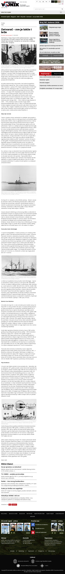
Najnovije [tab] (57, 74)
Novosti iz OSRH (13, 513)
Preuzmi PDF (57, 55)
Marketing (21, 551)
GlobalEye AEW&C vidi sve (10, 495)
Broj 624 (23, 16)
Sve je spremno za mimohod (11, 467)
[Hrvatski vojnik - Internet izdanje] (16, 4)
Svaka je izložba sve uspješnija (12, 488)
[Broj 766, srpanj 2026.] (5, 528)
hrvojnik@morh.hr (30, 540)
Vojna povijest (8, 35)
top (10, 504)
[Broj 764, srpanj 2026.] (20, 527)
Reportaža (29, 513)
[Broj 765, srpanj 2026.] (13, 527)
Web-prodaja (51, 551)
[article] (51, 27)
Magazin (13, 16)
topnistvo (14, 504)
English (60, 4)
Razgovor (22, 513)
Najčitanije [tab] (45, 74)
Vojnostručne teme (39, 513)
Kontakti (12, 551)
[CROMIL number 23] (54, 527)
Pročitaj (45, 55)
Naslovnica (4, 513)
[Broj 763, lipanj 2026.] (27, 527)
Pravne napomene (37, 571)
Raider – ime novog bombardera (12, 481)
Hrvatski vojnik (6, 12)
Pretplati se (41, 551)
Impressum (31, 551)
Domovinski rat (60, 513)
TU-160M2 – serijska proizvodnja (12, 474)
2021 (18, 16)
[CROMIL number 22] (61, 527)
